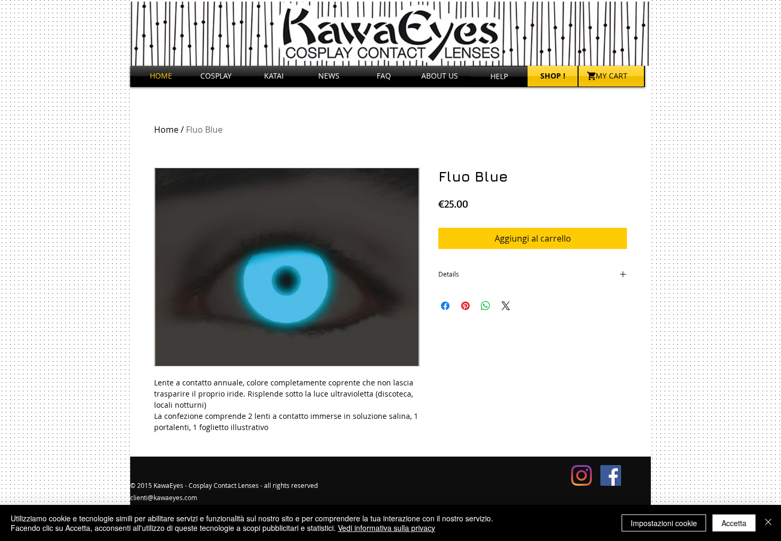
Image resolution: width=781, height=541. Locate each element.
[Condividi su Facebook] (445, 305)
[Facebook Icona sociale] (610, 475)
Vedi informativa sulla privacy (386, 527)
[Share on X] (505, 305)
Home (166, 129)
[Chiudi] (768, 523)
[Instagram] (581, 475)
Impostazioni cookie (664, 523)
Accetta (733, 523)
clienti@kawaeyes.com (163, 497)
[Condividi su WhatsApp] (485, 305)
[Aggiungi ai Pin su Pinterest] (465, 305)
